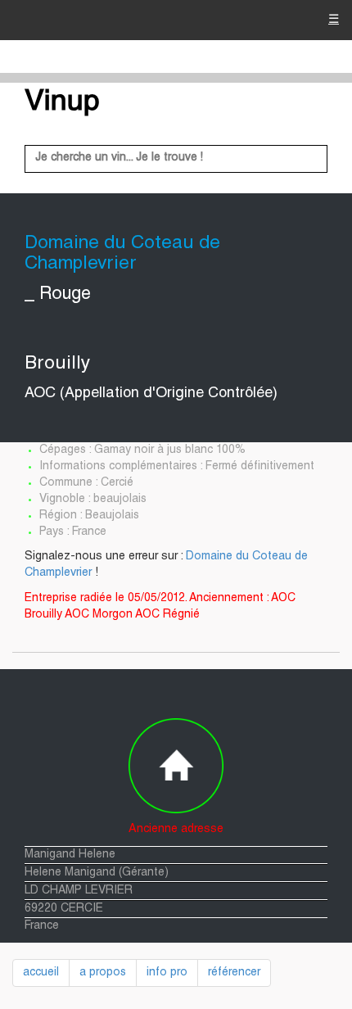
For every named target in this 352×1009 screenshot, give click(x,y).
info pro (167, 973)
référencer (234, 973)
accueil (41, 973)
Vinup (62, 103)
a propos (102, 973)
